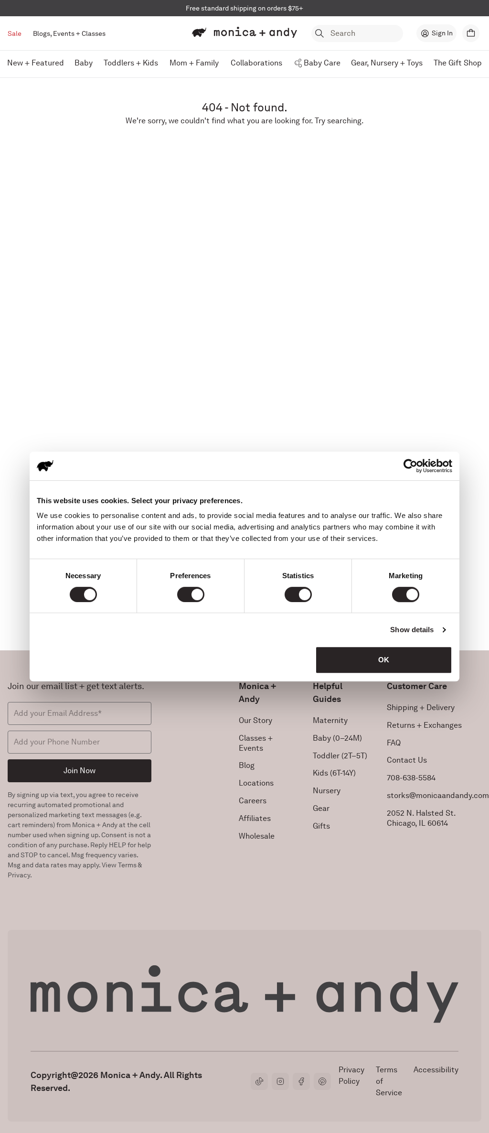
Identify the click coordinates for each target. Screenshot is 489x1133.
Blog (247, 765)
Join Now (80, 770)
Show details (412, 630)
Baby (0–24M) (337, 738)
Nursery (326, 790)
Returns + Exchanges (424, 725)
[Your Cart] (470, 33)
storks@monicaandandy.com (438, 795)
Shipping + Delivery (421, 707)
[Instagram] (280, 1081)
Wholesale (257, 836)
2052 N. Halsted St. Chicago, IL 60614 (421, 818)
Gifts (321, 826)
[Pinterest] (322, 1081)
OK (383, 660)
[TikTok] (259, 1081)
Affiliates (255, 818)
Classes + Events (256, 743)
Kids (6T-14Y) (334, 772)
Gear (321, 808)
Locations (256, 783)
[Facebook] (301, 1081)
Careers (252, 800)
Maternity (330, 720)
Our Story (255, 720)
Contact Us (407, 760)
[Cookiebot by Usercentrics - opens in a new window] (410, 466)
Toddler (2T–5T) (340, 755)
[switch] (190, 594)
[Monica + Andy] (244, 32)
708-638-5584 (411, 777)
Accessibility (436, 1069)
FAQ (394, 742)
